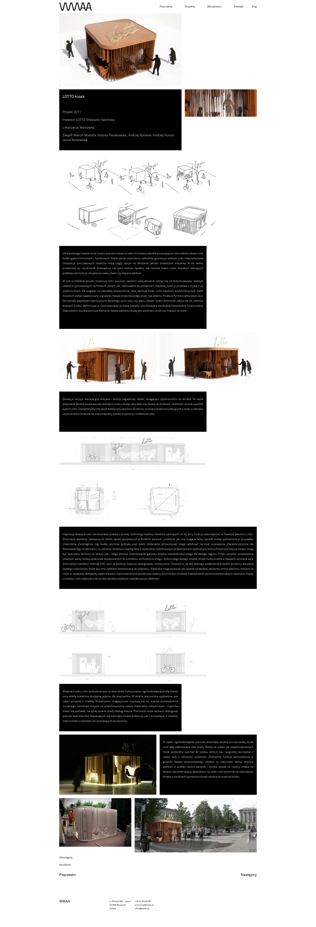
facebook (65, 864)
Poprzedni (67, 875)
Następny (249, 875)
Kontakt (239, 6)
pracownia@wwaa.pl (144, 905)
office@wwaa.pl (142, 908)
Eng (254, 6)
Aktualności (214, 6)
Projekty (190, 6)
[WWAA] (75, 6)
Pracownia (166, 6)
